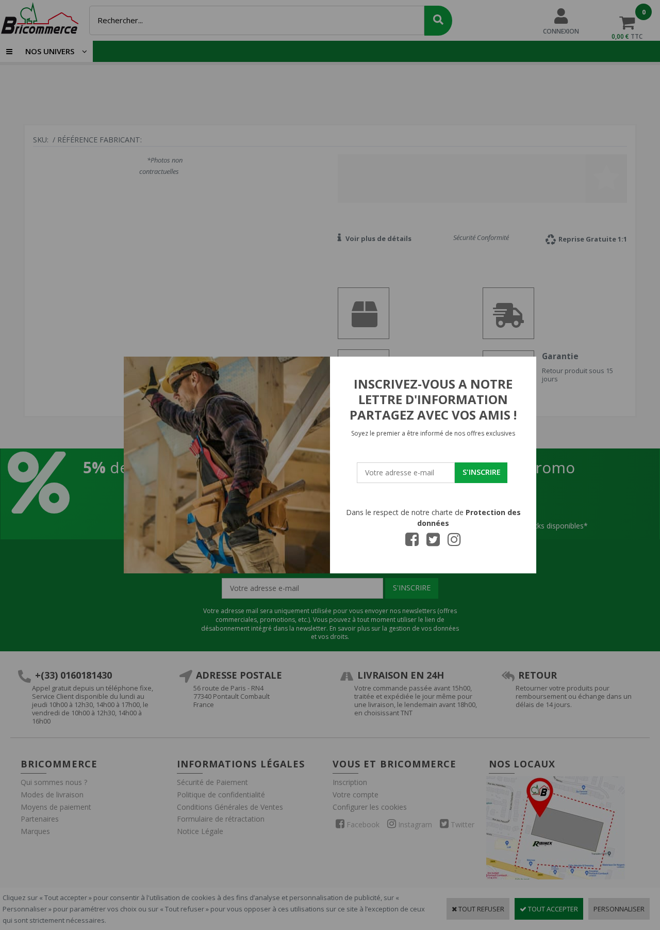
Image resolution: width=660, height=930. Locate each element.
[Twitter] (433, 542)
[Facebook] (412, 542)
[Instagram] (454, 542)
